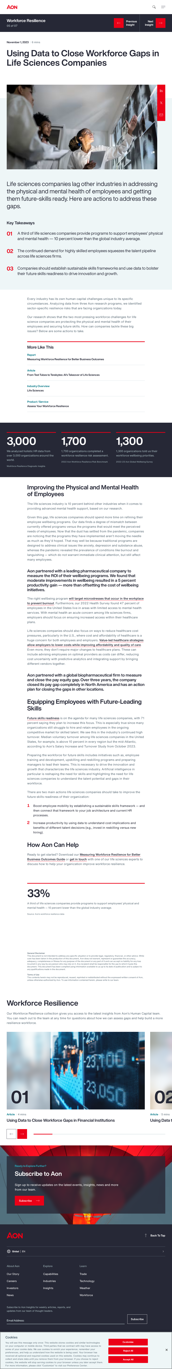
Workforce (86, 1295)
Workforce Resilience (26, 20)
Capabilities (50, 1274)
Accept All (128, 1359)
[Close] (166, 1350)
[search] (154, 7)
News (10, 1295)
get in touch (78, 859)
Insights (48, 1288)
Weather (85, 1288)
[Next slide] (22, 1134)
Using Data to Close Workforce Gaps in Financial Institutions (61, 1120)
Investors (12, 1288)
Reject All (128, 1350)
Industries (49, 1281)
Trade (83, 1274)
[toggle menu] (163, 7)
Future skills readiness (43, 718)
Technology (87, 1281)
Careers (12, 1281)
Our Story (13, 1274)
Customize (128, 1342)
